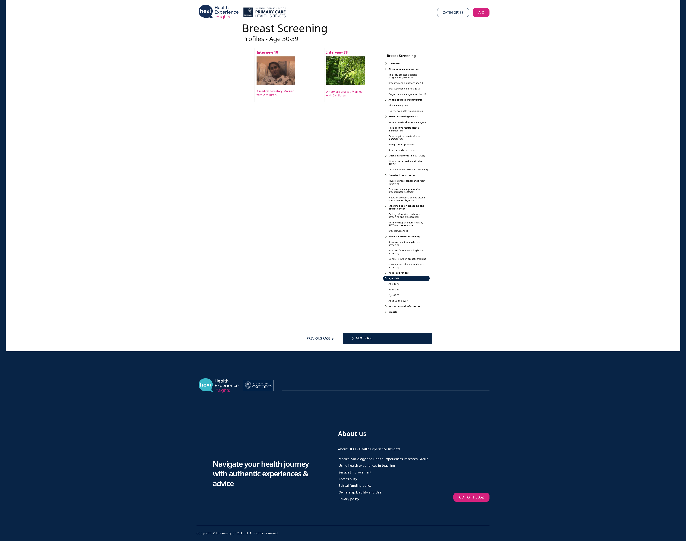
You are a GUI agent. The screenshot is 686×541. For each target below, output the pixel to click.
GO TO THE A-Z (471, 497)
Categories (453, 12)
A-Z (481, 12)
